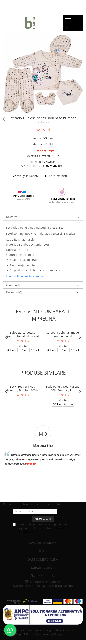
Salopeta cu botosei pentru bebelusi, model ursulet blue (23, 334)
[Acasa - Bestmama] (30, 23)
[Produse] (68, 20)
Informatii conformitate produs (24, 276)
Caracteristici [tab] (13, 285)
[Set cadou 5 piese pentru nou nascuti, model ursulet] (43, 74)
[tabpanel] (43, 74)
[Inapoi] (3, 119)
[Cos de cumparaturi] (77, 27)
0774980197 (45, 576)
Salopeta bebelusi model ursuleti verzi (63, 334)
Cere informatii (57, 176)
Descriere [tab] (11, 217)
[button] (65, 227)
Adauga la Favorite (27, 176)
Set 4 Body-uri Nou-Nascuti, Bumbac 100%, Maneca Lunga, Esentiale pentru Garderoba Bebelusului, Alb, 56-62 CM (23, 388)
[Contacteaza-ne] (67, 27)
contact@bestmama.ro (45, 582)
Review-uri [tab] (14, 292)
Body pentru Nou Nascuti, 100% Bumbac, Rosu (63, 388)
